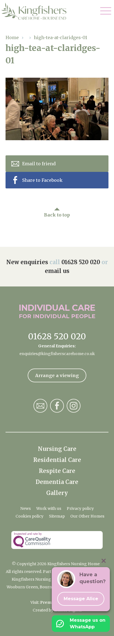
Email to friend (39, 163)
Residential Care (57, 459)
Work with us (48, 508)
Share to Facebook (42, 180)
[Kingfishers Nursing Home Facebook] (57, 406)
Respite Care (57, 470)
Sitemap (57, 516)
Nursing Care (57, 448)
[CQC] (57, 540)
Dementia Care (57, 481)
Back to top (57, 215)
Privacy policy (80, 508)
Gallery (57, 492)
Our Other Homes (87, 516)
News (25, 508)
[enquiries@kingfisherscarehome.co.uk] (40, 406)
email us (57, 270)
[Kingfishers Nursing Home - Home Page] (36, 11)
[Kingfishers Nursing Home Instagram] (74, 406)
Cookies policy (29, 516)
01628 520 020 (80, 262)
